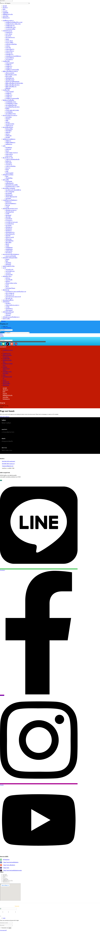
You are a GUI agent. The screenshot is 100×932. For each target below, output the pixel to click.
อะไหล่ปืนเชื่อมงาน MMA (11, 103)
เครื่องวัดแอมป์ (8, 310)
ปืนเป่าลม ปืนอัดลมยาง (10, 203)
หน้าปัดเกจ (8, 303)
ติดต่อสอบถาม (6, 17)
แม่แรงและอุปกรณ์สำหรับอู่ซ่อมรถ (11, 254)
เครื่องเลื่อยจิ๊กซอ (9, 240)
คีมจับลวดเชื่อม (9, 129)
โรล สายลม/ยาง (9, 59)
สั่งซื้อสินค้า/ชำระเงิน (8, 14)
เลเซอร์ (7, 284)
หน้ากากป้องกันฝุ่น (9, 191)
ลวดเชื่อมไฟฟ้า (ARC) (10, 27)
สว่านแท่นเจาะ (8, 220)
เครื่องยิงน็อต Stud (9, 78)
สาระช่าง (5, 878)
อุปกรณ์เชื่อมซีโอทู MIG (11, 105)
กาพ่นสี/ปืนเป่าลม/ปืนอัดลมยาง (10, 200)
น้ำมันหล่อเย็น (8, 181)
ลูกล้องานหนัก (8, 156)
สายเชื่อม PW (8, 68)
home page (2, 416)
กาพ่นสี (7, 206)
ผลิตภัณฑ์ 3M (6, 289)
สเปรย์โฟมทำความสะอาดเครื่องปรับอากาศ (15, 291)
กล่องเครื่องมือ (8, 279)
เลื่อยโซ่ (7, 244)
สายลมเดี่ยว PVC (9, 54)
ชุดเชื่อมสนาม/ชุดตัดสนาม (9, 139)
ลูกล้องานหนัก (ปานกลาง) (11, 152)
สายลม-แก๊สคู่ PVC (9, 49)
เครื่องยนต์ (7, 315)
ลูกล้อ (4, 145)
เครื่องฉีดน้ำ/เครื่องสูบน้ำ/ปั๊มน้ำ (10, 257)
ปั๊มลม (6, 176)
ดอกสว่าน (7, 167)
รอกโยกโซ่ (8, 273)
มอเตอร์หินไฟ (8, 218)
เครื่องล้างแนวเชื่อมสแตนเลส (12, 81)
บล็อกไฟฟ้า (8, 217)
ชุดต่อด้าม (7, 118)
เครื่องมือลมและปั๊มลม (8, 174)
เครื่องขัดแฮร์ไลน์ (9, 212)
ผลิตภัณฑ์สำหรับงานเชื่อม (11, 184)
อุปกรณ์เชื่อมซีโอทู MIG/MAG (12, 106)
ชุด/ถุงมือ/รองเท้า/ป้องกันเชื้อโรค (13, 189)
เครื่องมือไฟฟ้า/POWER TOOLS (10, 208)
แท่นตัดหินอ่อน (9, 247)
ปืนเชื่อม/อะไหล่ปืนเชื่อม (8, 100)
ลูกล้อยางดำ (8, 149)
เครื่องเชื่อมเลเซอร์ (9, 79)
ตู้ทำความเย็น (8, 76)
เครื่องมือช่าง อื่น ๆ (7, 276)
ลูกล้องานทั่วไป (9, 154)
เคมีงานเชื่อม (6, 179)
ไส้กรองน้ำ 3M (8, 298)
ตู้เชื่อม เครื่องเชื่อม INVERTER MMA (14, 83)
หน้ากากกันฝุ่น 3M (9, 293)
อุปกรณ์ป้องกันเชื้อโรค (8, 300)
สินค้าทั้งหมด (6, 385)
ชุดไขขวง (7, 278)
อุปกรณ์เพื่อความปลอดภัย (9, 188)
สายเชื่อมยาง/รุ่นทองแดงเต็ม (12, 69)
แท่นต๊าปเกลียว (9, 250)
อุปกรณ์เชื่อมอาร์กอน (10, 113)
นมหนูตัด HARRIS (9, 123)
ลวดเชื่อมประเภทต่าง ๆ (8, 20)
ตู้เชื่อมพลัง (8, 88)
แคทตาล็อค (5, 16)
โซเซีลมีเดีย (5, 12)
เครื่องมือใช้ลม (9, 178)
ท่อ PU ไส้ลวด (8, 34)
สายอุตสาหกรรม (7, 353)
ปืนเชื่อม (7, 108)
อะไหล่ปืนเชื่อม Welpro (10, 101)
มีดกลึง (7, 169)
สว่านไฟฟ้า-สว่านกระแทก (11, 222)
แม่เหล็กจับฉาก (9, 308)
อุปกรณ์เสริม (8, 225)
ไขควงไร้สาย (8, 252)
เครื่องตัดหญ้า (8, 228)
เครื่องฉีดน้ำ (8, 262)
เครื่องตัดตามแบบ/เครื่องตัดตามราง (11, 317)
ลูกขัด (6, 171)
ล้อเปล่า (7, 151)
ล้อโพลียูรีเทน (8, 147)
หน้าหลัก (5, 5)
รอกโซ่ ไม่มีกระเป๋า (10, 271)
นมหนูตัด (7, 137)
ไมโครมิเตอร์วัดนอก (10, 288)
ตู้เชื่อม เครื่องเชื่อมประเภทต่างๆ (10, 71)
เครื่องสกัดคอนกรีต (10, 234)
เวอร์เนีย (7, 306)
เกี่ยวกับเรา (5, 7)
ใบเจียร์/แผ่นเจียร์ (9, 173)
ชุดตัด (6, 120)
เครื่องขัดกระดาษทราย (10, 210)
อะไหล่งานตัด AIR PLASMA (12, 110)
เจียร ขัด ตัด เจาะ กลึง (8, 157)
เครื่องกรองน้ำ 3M (9, 295)
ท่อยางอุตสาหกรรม (10, 37)
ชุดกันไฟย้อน (8, 117)
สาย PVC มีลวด (9, 40)
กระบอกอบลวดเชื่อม (10, 29)
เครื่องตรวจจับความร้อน (11, 283)
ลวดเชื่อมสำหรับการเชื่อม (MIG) (13, 23)
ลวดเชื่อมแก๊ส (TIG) (10, 25)
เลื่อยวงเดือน (8, 242)
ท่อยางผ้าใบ (8, 35)
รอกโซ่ (4, 267)
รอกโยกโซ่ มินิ (8, 274)
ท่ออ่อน (7, 39)
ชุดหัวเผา (7, 122)
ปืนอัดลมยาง (8, 201)
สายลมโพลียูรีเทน (9, 57)
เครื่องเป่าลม (8, 239)
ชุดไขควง (7, 281)
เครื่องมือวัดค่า (6, 301)
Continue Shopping (7, 327)
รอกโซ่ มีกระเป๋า (9, 269)
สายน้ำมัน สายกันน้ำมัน (11, 44)
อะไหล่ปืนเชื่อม (9, 112)
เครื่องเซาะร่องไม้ (9, 237)
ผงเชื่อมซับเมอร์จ (9, 183)
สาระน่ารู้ (5, 11)
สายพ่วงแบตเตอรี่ (9, 62)
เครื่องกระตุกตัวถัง (9, 73)
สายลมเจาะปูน (8, 52)
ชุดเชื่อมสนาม (8, 144)
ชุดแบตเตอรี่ (8, 215)
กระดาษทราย (8, 164)
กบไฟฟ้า (7, 213)
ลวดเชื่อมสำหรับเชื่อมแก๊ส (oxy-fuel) (13, 22)
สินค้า (4, 9)
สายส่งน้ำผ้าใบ (8, 32)
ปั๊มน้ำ (6, 261)
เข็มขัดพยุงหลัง (9, 195)
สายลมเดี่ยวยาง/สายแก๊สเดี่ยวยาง (13, 56)
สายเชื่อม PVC (8, 66)
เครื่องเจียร (8, 235)
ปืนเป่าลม (7, 205)
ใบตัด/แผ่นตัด (8, 162)
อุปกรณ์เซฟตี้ (8, 193)
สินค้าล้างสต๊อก (6, 318)
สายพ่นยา (7, 45)
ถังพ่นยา (7, 259)
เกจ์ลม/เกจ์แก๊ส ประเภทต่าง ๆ (12, 305)
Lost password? (3, 930)
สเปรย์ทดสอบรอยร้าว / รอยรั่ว (12, 186)
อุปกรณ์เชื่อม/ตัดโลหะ (8, 127)
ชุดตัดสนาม (8, 140)
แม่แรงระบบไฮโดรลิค (10, 256)
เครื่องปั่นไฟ (8, 313)
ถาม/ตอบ (13, 911)
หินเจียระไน (8, 161)
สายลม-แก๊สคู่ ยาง (9, 51)
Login (10, 927)
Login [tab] (4, 918)
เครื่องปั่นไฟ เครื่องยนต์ (8, 311)
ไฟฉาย (7, 286)
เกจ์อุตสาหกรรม (9, 125)
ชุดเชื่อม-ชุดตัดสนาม (10, 142)
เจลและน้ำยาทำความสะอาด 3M (13, 296)
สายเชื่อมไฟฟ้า (6, 61)
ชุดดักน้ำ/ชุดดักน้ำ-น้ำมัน (8, 266)
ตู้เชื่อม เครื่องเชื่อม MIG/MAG (12, 84)
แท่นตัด (7, 245)
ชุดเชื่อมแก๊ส (8, 135)
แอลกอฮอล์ (8, 198)
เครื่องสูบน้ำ (8, 264)
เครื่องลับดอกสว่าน (9, 232)
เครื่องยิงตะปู (8, 230)
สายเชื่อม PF (8, 64)
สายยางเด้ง (8, 47)
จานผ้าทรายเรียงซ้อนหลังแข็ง (12, 159)
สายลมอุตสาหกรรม (7, 30)
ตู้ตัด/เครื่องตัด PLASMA (11, 74)
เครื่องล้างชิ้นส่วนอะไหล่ (11, 196)
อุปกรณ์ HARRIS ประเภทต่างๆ (10, 115)
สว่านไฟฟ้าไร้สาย (9, 223)
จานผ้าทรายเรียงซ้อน (10, 166)
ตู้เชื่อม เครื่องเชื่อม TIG (10, 86)
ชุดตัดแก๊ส (7, 132)
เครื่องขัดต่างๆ (8, 227)
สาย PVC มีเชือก (9, 42)
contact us (7, 416)
